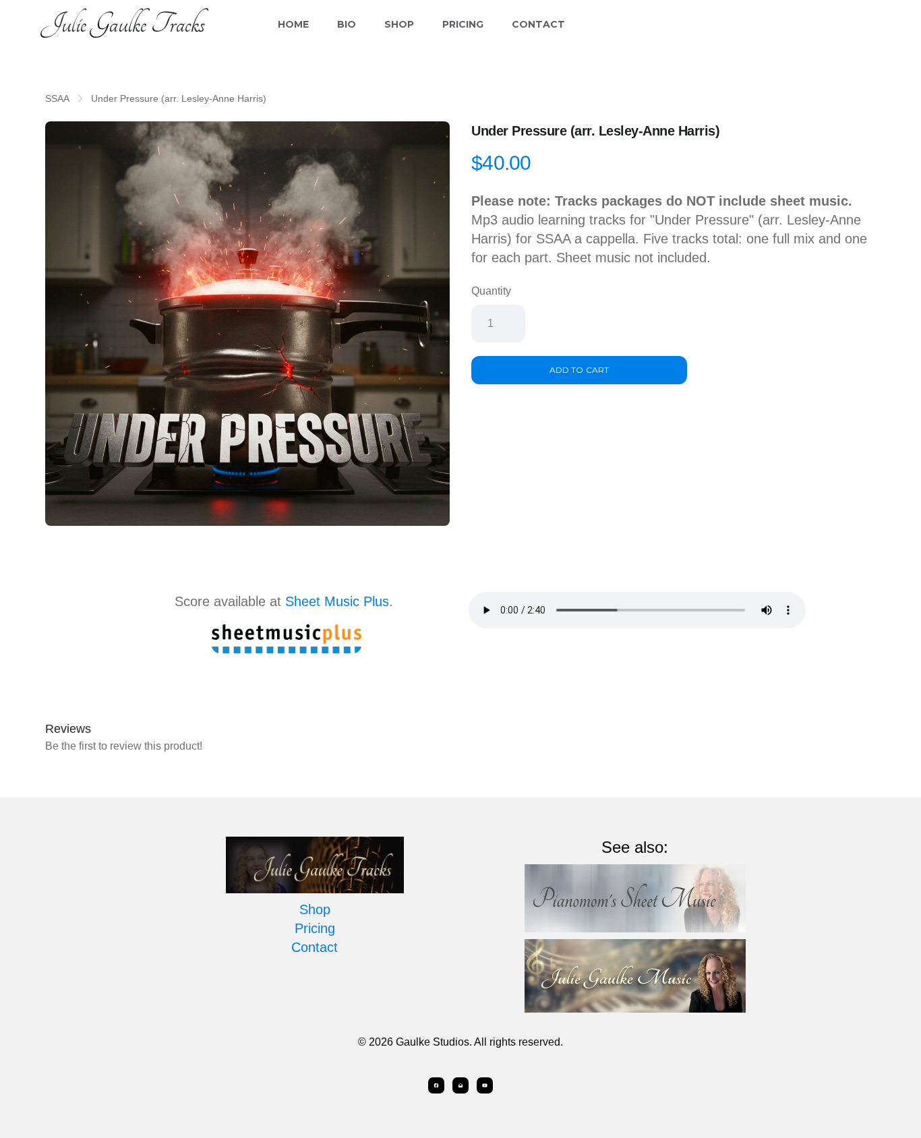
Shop (399, 24)
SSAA (57, 98)
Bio (346, 24)
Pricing (462, 24)
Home (293, 24)
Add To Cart (578, 370)
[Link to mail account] (460, 1085)
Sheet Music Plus (337, 601)
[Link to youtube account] (485, 1085)
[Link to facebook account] (436, 1085)
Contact (538, 24)
